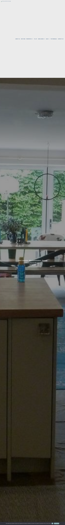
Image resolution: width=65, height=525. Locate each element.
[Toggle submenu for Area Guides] (44, 38)
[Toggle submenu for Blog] (49, 38)
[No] (63, 523)
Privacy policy (56, 523)
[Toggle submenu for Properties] (32, 38)
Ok (52, 523)
